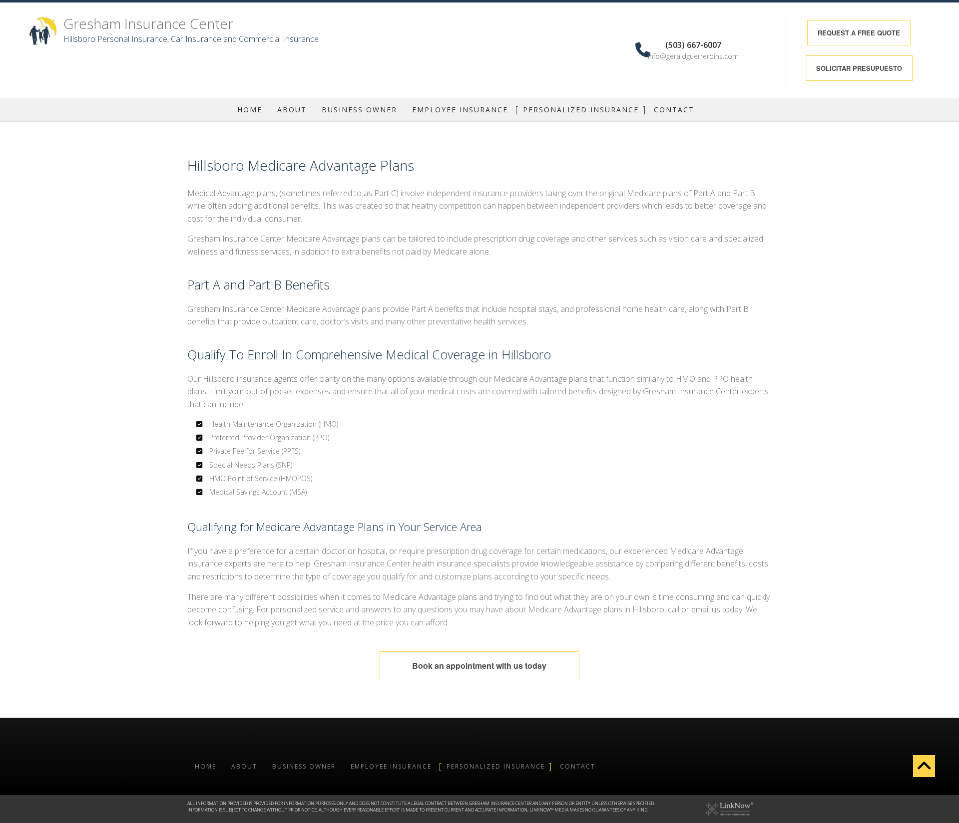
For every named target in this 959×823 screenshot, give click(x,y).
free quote (859, 32)
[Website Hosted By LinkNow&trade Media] (729, 808)
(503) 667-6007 (693, 44)
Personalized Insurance (581, 109)
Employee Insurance (460, 109)
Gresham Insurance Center (148, 23)
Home (249, 109)
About (292, 109)
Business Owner (359, 109)
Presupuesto (859, 68)
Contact (674, 109)
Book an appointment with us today (479, 665)
